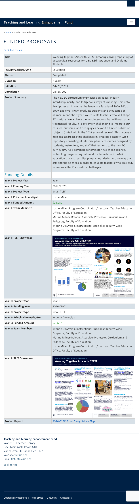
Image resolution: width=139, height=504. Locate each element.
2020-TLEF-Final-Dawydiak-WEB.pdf (74, 421)
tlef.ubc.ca (21, 455)
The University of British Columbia (60, 7)
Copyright (51, 498)
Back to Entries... (14, 50)
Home (8, 32)
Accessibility (66, 498)
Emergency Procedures (15, 498)
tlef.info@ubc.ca (21, 459)
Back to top (11, 464)
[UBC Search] (131, 5)
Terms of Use (36, 498)
